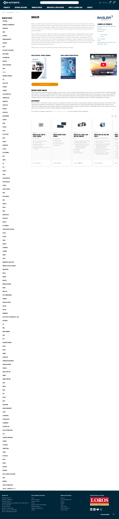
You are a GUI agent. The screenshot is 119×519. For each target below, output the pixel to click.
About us (63, 498)
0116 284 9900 (7, 504)
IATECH (33, 510)
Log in (62, 504)
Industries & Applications (37, 508)
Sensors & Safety (35, 499)
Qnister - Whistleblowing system (9, 511)
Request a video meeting (8, 508)
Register (63, 503)
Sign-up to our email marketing (9, 510)
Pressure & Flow (35, 501)
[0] (114, 3)
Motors (33, 503)
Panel (32, 498)
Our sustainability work (66, 499)
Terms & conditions (65, 508)
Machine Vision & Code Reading (38, 504)
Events (62, 501)
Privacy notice (64, 510)
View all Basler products (45, 84)
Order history (64, 506)
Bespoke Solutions (35, 506)
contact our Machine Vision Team (60, 111)
